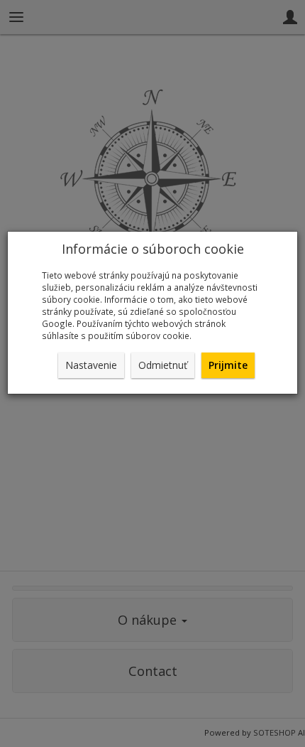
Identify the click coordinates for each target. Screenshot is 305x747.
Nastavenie (91, 365)
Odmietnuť (162, 365)
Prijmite (228, 365)
